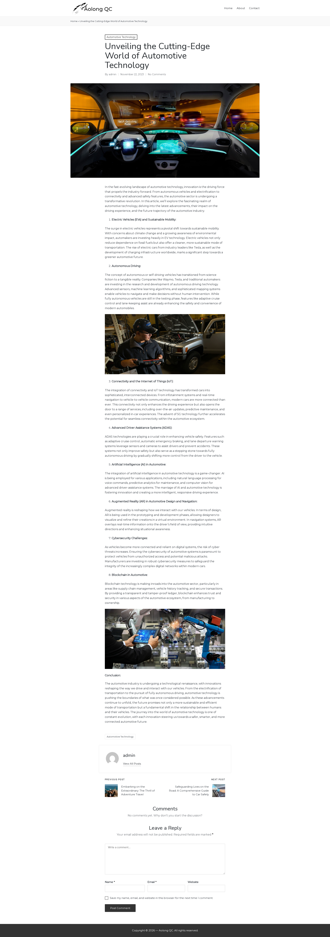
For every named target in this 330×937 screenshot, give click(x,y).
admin (129, 755)
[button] (132, 763)
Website (193, 882)
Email (152, 882)
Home (74, 21)
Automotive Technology (121, 37)
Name (110, 882)
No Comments (157, 74)
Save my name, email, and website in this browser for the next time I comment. (161, 898)
